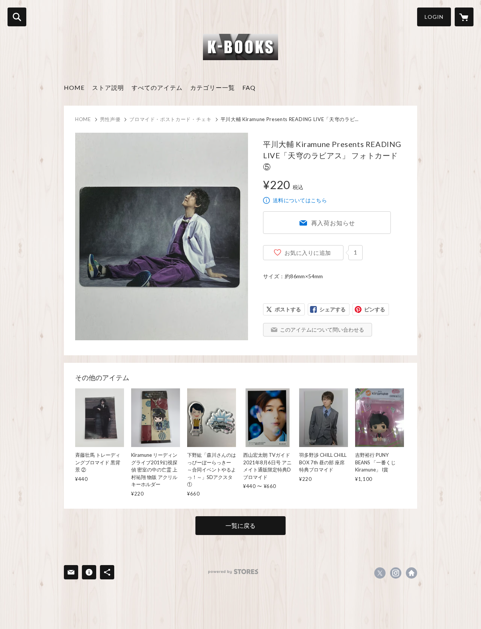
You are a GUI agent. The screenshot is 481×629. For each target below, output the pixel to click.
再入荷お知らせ (333, 222)
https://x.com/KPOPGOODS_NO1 (380, 573)
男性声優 (110, 119)
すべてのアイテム (157, 87)
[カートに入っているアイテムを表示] (464, 17)
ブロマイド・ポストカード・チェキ (170, 119)
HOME (74, 87)
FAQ (249, 87)
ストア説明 (108, 87)
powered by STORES (233, 571)
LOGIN (434, 17)
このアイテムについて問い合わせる (322, 329)
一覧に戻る (240, 525)
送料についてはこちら (300, 200)
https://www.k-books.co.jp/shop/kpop (411, 573)
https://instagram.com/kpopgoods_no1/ (395, 573)
